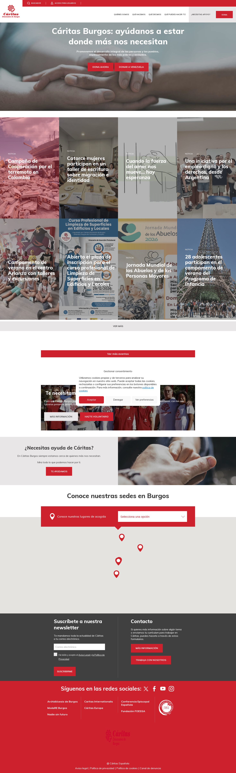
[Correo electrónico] (79, 647)
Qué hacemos (138, 14)
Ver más (118, 326)
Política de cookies (127, 768)
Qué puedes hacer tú (175, 14)
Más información (147, 648)
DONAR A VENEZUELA (131, 67)
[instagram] (171, 688)
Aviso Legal (84, 655)
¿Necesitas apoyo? (200, 14)
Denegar (118, 399)
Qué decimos (155, 14)
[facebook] (154, 688)
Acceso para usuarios (65, 3)
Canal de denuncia (150, 768)
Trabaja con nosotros (151, 660)
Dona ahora (100, 67)
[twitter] (146, 688)
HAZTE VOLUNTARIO (97, 416)
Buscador (36, 3)
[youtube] (163, 688)
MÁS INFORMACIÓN (61, 416)
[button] (118, 562)
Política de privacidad (102, 768)
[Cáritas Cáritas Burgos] (11, 11)
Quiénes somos (121, 14)
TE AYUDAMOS (59, 471)
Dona (224, 15)
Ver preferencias (144, 399)
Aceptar (91, 399)
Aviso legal (81, 768)
